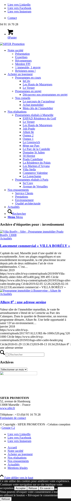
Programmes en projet (28, 91)
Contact (12, 17)
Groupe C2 (8, 427)
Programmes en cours (28, 77)
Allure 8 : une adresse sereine (23, 302)
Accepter (21, 488)
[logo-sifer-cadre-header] (12, 44)
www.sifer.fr (7, 408)
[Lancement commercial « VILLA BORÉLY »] (35, 235)
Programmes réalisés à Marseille (34, 115)
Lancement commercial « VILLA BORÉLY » (35, 246)
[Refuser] (55, 489)
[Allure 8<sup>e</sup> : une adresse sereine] (30, 290)
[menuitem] (39, 18)
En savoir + (46, 488)
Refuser (33, 488)
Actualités (6, 238)
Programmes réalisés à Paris (31, 179)
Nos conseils (22, 98)
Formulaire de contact (13, 418)
